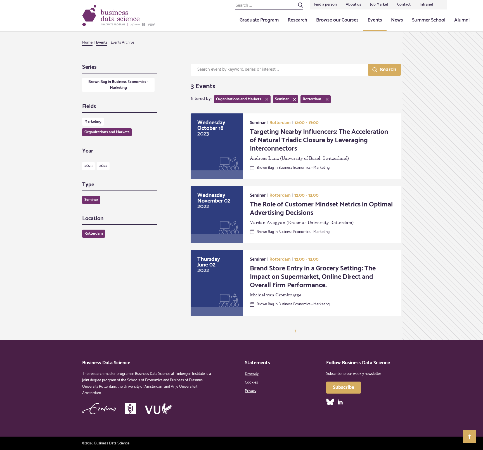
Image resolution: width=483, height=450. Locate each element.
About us (353, 4)
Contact (404, 4)
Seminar (91, 200)
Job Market (379, 4)
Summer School (428, 20)
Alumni (462, 20)
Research (297, 20)
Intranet (426, 4)
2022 (103, 166)
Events (375, 20)
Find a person (325, 4)
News (397, 20)
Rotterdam (93, 233)
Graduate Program (259, 20)
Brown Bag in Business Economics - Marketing (118, 85)
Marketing (92, 121)
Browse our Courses (337, 20)
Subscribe (343, 387)
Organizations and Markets (106, 132)
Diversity (252, 374)
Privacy (250, 391)
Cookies (251, 382)
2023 (88, 166)
